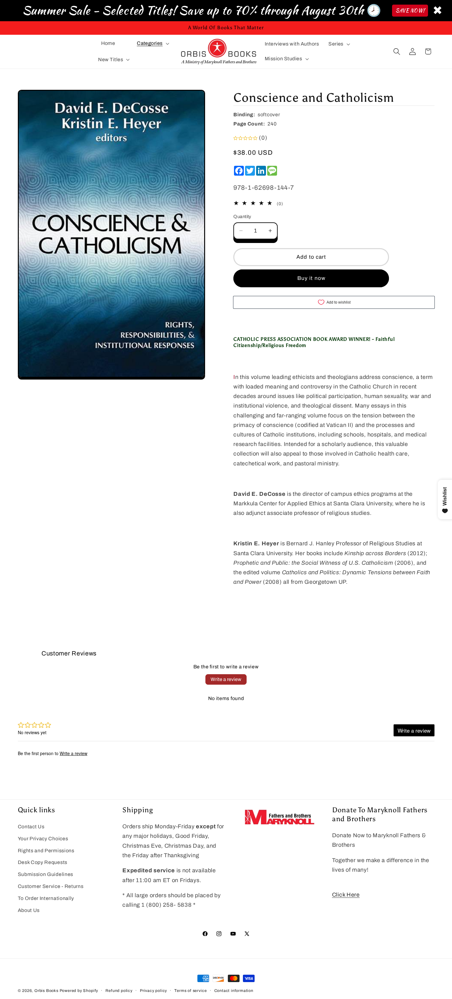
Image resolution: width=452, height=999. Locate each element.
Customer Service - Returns (51, 886)
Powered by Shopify (79, 991)
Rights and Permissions (46, 850)
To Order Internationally (46, 898)
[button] (152, 43)
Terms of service (190, 991)
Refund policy (118, 991)
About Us (29, 910)
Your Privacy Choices (43, 838)
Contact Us (31, 826)
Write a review (226, 679)
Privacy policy (153, 991)
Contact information (233, 991)
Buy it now (311, 278)
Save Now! (410, 10)
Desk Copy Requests (42, 862)
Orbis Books (46, 991)
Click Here (346, 895)
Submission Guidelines (45, 874)
